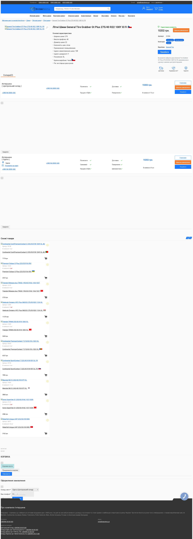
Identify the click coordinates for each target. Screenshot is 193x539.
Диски (95, 16)
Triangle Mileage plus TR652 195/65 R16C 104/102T (21, 291)
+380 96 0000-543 (8, 93)
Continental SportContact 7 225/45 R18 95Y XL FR (20, 369)
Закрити (5, 152)
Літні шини (170, 40)
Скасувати (6, 498)
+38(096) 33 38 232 (28, 532)
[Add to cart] (46, 258)
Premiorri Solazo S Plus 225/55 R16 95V (17, 272)
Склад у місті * (6, 490)
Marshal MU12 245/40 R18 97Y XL (14, 388)
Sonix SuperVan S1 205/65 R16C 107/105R (18, 408)
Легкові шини (35, 16)
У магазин (183, 83)
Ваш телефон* (6, 494)
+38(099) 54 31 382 (33, 534)
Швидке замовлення (181, 30)
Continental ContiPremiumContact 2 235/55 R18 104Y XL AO (23, 252)
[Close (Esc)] (1, 448)
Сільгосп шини (73, 16)
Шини (168, 43)
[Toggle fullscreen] (3, 448)
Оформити (6, 474)
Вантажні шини (59, 16)
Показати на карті (11, 166)
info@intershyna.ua (143, 2)
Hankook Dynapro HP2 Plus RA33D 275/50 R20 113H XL (22, 310)
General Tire (170, 47)
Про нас (122, 16)
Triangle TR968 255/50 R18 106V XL (15, 330)
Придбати (164, 52)
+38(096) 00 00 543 (7, 522)
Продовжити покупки (10, 470)
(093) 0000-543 (67, 2)
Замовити (17, 498)
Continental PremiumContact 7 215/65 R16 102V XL (20, 349)
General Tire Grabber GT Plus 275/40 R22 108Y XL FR (69, 20)
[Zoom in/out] (5, 448)
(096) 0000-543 (44, 2)
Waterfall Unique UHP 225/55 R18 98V (16, 427)
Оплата (113, 16)
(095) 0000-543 (55, 2)
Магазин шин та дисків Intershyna (13, 20)
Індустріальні (86, 16)
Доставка (105, 16)
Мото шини (47, 16)
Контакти (131, 16)
